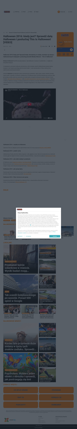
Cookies (24, 232)
